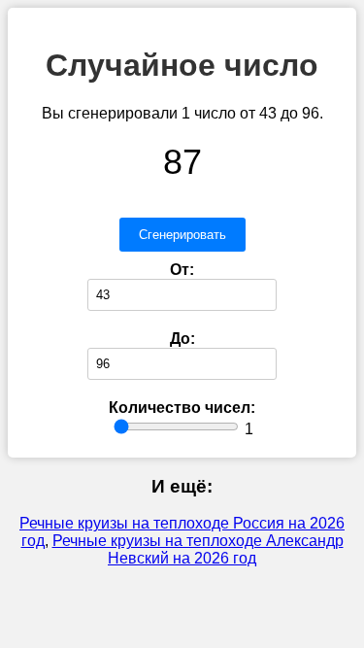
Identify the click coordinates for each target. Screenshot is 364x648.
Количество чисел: (182, 407)
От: (182, 269)
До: (182, 338)
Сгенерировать (182, 234)
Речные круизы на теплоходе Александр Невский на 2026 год (198, 549)
